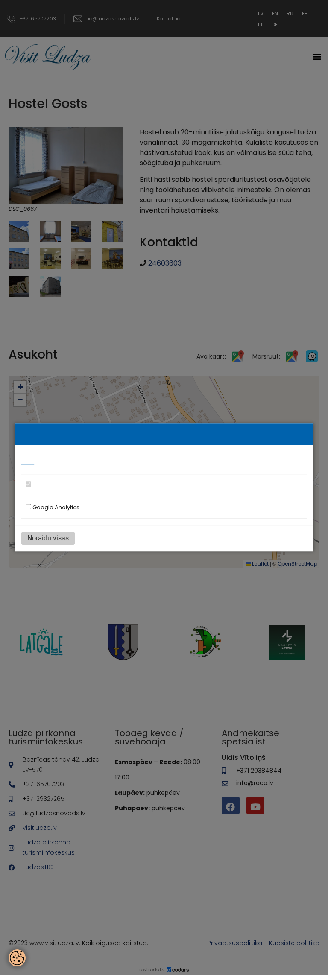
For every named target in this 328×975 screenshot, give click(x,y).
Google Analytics (55, 508)
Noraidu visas (48, 538)
